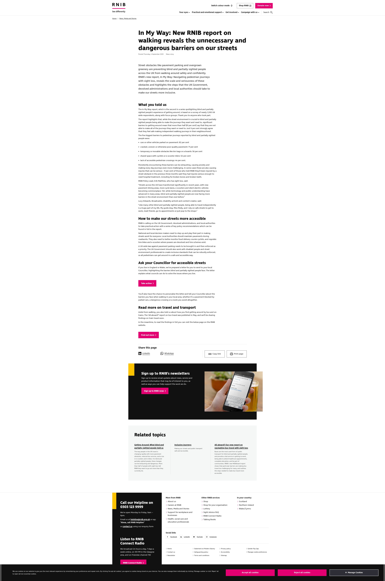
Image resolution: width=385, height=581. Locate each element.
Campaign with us (249, 12)
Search (266, 12)
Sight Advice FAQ (211, 512)
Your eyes (184, 12)
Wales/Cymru (245, 508)
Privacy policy (226, 549)
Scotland (243, 501)
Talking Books (209, 519)
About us (172, 501)
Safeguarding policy (201, 552)
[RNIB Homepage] (118, 9)
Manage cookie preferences (257, 552)
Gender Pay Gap (253, 549)
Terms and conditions (201, 555)
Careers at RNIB (174, 505)
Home (114, 19)
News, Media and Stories (127, 19)
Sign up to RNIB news (154, 391)
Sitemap (224, 555)
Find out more (147, 335)
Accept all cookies (250, 572)
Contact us (171, 552)
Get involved (232, 12)
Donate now (263, 5)
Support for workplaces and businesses (180, 514)
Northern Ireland (246, 505)
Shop (205, 501)
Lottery (206, 508)
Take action (146, 283)
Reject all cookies (302, 572)
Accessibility (225, 552)
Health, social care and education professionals (178, 520)
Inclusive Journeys (182, 445)
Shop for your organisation (215, 505)
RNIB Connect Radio (132, 563)
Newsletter (171, 555)
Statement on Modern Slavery (204, 549)
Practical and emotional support (207, 12)
